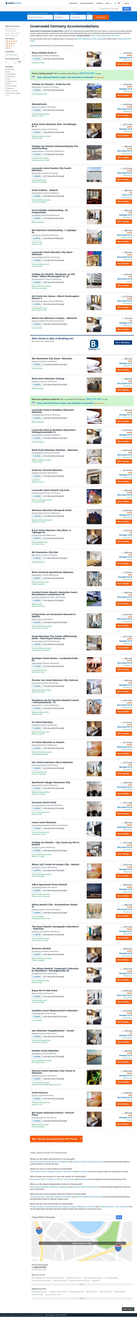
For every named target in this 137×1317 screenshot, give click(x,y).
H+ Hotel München (42, 722)
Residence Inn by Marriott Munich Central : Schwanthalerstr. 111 (55, 701)
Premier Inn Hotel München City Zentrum (55, 680)
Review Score (128, 259)
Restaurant (10, 88)
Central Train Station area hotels (79, 1280)
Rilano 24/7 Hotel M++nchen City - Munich (55, 864)
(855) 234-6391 (60, 1315)
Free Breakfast (11, 74)
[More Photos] (94, 66)
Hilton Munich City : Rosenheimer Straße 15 (55, 906)
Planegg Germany (120, 1292)
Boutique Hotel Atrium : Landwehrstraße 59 (55, 659)
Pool (8, 72)
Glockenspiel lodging (111, 1278)
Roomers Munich (41, 948)
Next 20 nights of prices (12, 33)
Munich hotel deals (37, 1295)
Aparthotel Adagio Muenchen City (51, 782)
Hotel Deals (73, 3)
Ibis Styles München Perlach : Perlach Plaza (53, 1114)
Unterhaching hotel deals (76, 1292)
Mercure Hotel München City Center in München (53, 1072)
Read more (57, 1084)
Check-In (56, 13)
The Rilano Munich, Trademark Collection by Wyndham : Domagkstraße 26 (55, 969)
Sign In (126, 3)
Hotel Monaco (40, 1093)
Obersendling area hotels (39, 1292)
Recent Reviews (127, 153)
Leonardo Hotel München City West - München (53, 253)
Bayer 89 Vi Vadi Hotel (44, 990)
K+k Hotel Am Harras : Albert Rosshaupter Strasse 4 (55, 297)
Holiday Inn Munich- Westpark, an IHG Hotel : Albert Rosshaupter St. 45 (53, 275)
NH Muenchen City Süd (45, 552)
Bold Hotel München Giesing (48, 379)
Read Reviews (127, 60)
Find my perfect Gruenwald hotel (37, 13)
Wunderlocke (39, 104)
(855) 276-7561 (87, 73)
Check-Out (73, 13)
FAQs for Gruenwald (11, 35)
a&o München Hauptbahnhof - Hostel (53, 1031)
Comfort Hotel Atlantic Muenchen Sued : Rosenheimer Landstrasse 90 (55, 593)
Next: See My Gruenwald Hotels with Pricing (54, 1138)
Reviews (129, 281)
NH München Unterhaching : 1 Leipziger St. (54, 231)
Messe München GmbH (73, 1278)
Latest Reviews (127, 325)
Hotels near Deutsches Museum (93, 1278)
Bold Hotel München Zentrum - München (55, 450)
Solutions (99, 3)
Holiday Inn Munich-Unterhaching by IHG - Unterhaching (56, 147)
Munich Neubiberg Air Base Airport (89, 39)
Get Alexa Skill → (100, 77)
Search (126, 9)
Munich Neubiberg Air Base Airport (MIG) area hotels (48, 1278)
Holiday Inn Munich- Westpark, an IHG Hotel (78, 1206)
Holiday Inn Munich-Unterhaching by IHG (88, 1161)
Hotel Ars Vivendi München (47, 470)
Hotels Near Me (37, 1315)
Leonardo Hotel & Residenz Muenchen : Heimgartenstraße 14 (54, 431)
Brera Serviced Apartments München (52, 572)
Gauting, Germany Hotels (53, 1295)
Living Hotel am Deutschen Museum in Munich (54, 615)
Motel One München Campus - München (54, 318)
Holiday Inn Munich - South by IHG (51, 84)
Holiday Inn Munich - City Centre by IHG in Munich (55, 843)
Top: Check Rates (10, 29)
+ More (7, 95)
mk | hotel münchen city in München (52, 762)
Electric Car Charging (13, 93)
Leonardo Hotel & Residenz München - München (53, 411)
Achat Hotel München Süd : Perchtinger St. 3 (54, 125)
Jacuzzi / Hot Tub (12, 91)
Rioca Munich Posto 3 (44, 53)
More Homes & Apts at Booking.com (52, 338)
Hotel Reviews (127, 131)
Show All (81, 1284)
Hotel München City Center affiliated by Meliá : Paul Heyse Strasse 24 (54, 637)
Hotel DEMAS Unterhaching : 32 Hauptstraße (50, 211)
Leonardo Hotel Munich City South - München (52, 169)
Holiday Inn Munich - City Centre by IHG (114, 1206)
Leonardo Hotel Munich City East (50, 490)
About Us (12, 1315)
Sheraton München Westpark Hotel (51, 510)
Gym (8, 79)
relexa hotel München (44, 822)
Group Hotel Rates (86, 3)
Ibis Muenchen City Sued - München (52, 358)
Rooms (89, 13)
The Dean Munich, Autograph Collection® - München (55, 928)
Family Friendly (11, 86)
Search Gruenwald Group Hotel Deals (105, 35)
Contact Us (5, 1315)
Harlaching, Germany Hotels (57, 1292)
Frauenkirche (95, 1280)
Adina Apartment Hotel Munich (49, 884)
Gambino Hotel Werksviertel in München (55, 1011)
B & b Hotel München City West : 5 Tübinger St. (51, 531)
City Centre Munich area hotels (41, 1280)
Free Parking (11, 76)
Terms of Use (21, 1315)
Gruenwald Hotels (10, 31)
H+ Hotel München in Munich (48, 742)
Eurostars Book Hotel (44, 802)
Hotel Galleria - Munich (45, 190)
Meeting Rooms (12, 81)
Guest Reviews (127, 91)
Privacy (29, 1315)
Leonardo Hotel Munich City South (86, 1187)
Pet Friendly (10, 69)
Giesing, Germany (91, 1292)
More (108, 3)
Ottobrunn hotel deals (105, 1292)
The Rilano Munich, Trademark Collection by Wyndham (51, 1196)
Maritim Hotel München (45, 1051)
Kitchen (9, 83)
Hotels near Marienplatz (60, 1280)
